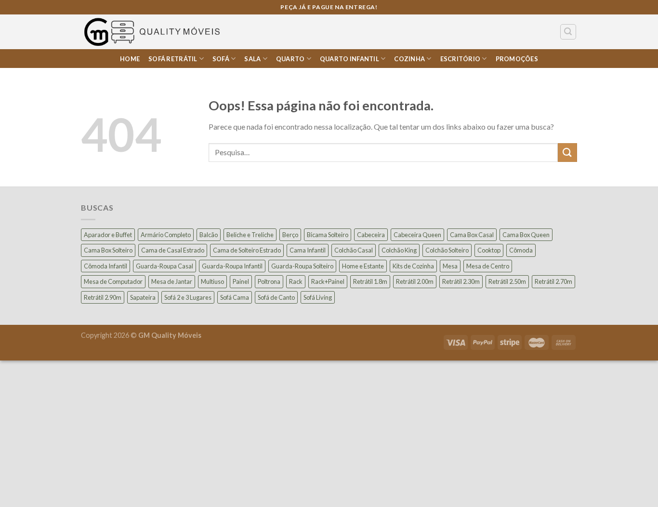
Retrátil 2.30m (461, 281)
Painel (241, 281)
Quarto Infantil (349, 59)
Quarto (290, 59)
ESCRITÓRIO (460, 59)
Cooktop (488, 250)
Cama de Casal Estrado (172, 250)
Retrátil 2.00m (415, 281)
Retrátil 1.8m (370, 281)
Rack (296, 281)
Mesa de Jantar (171, 281)
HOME (130, 59)
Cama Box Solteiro (108, 250)
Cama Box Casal (472, 235)
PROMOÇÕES (517, 59)
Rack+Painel (327, 281)
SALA (252, 59)
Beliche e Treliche (250, 235)
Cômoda (521, 250)
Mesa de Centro (487, 266)
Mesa (450, 266)
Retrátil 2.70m (553, 281)
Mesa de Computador (113, 281)
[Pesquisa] (568, 32)
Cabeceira (371, 235)
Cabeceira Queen (417, 235)
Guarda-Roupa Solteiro (302, 266)
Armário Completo (166, 235)
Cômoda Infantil (105, 266)
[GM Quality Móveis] (153, 31)
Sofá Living (317, 297)
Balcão (208, 235)
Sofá (220, 59)
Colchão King (399, 250)
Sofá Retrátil (172, 59)
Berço (290, 235)
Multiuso (212, 281)
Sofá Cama (234, 297)
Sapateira (143, 297)
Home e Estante (363, 266)
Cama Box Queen (526, 235)
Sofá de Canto (276, 297)
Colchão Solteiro (447, 250)
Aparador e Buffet (108, 235)
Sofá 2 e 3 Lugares (187, 297)
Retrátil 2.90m (102, 297)
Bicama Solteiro (327, 235)
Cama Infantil (308, 250)
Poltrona (269, 281)
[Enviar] (567, 152)
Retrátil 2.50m (507, 281)
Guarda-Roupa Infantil (232, 266)
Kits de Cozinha (413, 266)
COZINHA (409, 59)
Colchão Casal (353, 250)
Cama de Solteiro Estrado (247, 250)
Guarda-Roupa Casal (164, 266)
